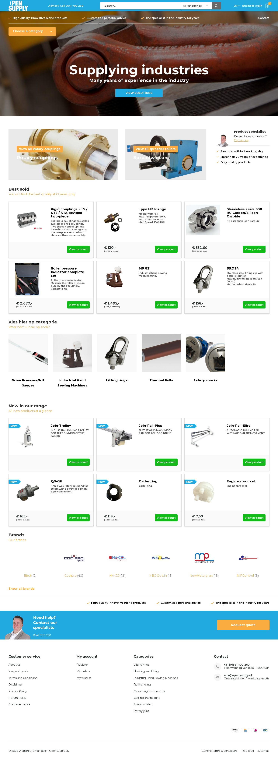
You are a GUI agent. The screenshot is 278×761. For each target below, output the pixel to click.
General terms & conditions (219, 750)
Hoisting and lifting (146, 671)
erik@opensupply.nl (238, 675)
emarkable (40, 750)
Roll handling (142, 684)
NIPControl (248, 575)
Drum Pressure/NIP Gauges (28, 383)
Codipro (73, 575)
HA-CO (117, 575)
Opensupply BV (59, 750)
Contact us (241, 140)
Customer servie (19, 704)
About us (14, 664)
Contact (263, 18)
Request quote (243, 625)
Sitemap (263, 750)
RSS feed (248, 750)
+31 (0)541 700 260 (237, 664)
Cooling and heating (147, 697)
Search (216, 5)
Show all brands (21, 588)
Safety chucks (205, 380)
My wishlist (84, 678)
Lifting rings (116, 380)
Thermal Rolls (161, 380)
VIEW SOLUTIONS (139, 93)
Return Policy (17, 697)
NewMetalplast (204, 575)
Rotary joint (141, 711)
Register (82, 664)
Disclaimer (15, 684)
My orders (83, 671)
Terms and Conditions (23, 678)
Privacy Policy (18, 691)
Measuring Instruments (149, 691)
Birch (30, 575)
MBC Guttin (161, 575)
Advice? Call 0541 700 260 (65, 5)
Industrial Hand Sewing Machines (72, 383)
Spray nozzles (143, 704)
